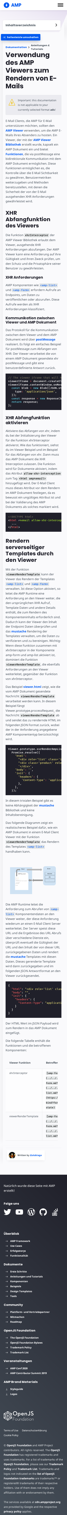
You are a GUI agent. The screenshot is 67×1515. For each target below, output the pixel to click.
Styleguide (16, 1389)
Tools (13, 1296)
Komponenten (19, 1281)
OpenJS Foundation (19, 1445)
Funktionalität (19, 1255)
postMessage (45, 339)
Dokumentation (16, 47)
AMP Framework (20, 1241)
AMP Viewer (14, 130)
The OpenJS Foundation (24, 1337)
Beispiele (15, 1286)
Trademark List (19, 1352)
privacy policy (12, 1511)
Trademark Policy (20, 1347)
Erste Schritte (18, 1271)
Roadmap (16, 1321)
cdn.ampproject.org (47, 1502)
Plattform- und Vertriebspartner (30, 1312)
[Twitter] (7, 1212)
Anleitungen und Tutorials (26, 1276)
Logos (13, 1394)
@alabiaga (36, 1155)
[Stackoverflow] (55, 1212)
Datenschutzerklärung (34, 1430)
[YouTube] (19, 1212)
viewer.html (32, 687)
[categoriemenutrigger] (20, 37)
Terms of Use (11, 1430)
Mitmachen (17, 1317)
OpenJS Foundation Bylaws (26, 1342)
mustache (18, 631)
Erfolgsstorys (18, 1250)
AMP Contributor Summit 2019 (28, 1373)
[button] (60, 5)
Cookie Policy (11, 1435)
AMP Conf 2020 (19, 1368)
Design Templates (21, 1291)
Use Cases (16, 1245)
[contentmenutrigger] (32, 25)
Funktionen (14, 154)
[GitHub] (43, 1212)
